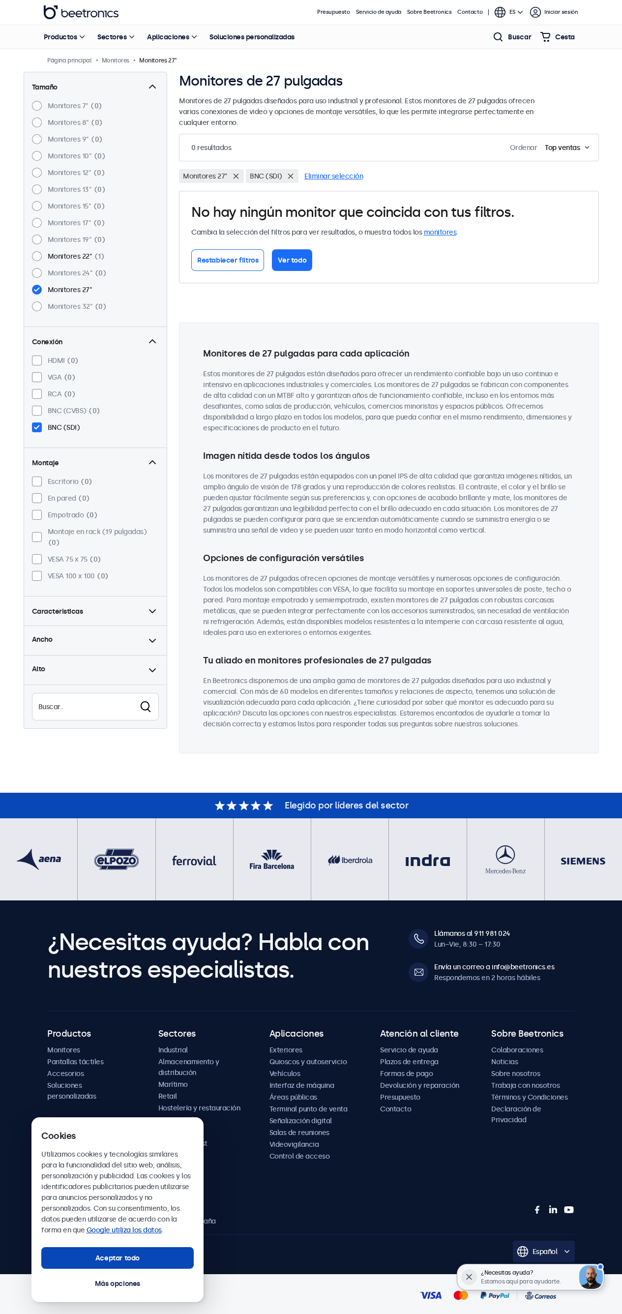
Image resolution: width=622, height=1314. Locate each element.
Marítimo (173, 1084)
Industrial (173, 1049)
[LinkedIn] (553, 1210)
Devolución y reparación (419, 1085)
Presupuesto (333, 12)
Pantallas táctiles (75, 1061)
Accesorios (65, 1073)
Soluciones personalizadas (252, 36)
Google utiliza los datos (124, 1229)
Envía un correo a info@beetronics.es (494, 966)
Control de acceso (299, 1156)
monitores (440, 232)
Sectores (111, 36)
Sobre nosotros (515, 1073)
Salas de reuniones (299, 1132)
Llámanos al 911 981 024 (472, 933)
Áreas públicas (293, 1097)
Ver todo (292, 260)
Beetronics (81, 12)
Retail (167, 1096)
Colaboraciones (517, 1049)
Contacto (469, 12)
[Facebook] (537, 1210)
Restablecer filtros (227, 260)
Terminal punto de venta (308, 1108)
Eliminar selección (333, 176)
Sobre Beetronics (429, 12)
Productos (60, 36)
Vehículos (284, 1073)
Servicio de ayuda (378, 12)
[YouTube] (569, 1210)
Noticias (504, 1061)
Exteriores (285, 1049)
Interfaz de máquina (301, 1085)
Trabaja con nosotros (525, 1085)
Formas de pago (406, 1073)
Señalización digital (300, 1120)
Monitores (63, 1049)
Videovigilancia (294, 1144)
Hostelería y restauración (199, 1108)
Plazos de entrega (409, 1061)
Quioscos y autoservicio (308, 1061)
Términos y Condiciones (529, 1097)
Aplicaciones (168, 36)
